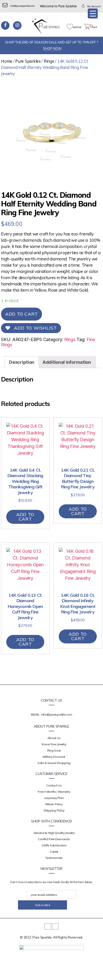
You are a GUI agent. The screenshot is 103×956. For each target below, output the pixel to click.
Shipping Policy (54, 810)
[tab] (21, 362)
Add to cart (21, 314)
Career (54, 851)
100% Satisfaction (54, 845)
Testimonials (54, 858)
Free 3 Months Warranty (54, 791)
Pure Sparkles (28, 61)
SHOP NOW (52, 48)
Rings (49, 61)
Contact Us (54, 785)
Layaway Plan (54, 798)
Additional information (66, 362)
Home (6, 61)
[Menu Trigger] (93, 13)
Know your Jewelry (54, 744)
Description (21, 362)
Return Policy (54, 804)
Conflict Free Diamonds (54, 839)
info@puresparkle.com (22, 6)
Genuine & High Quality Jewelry (54, 833)
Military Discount (54, 757)
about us (54, 738)
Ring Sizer (54, 750)
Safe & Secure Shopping (54, 763)
